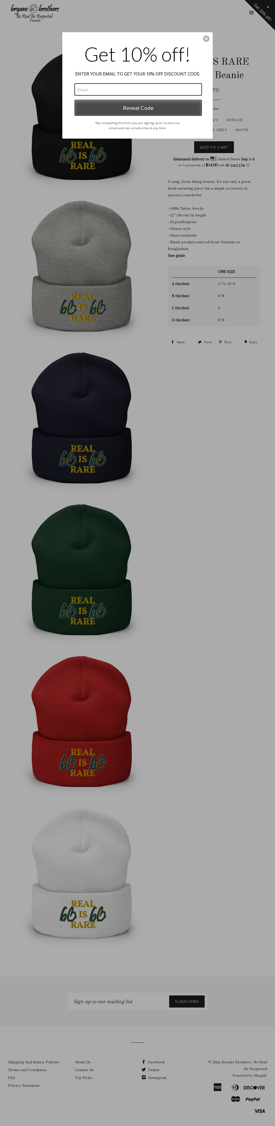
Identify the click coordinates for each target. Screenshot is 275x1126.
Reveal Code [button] (138, 107)
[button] (206, 38)
